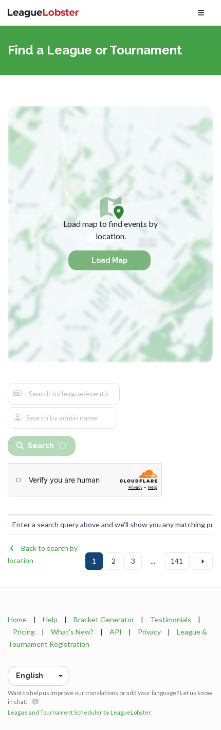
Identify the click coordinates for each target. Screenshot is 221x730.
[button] (38, 676)
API (115, 631)
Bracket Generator (103, 619)
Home (17, 619)
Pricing (24, 631)
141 (177, 560)
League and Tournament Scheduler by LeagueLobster (79, 712)
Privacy (149, 631)
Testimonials (170, 619)
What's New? (72, 631)
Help (50, 619)
